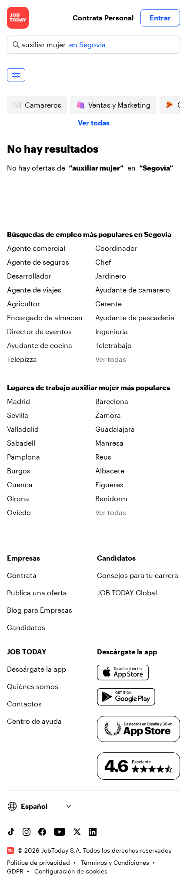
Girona (18, 498)
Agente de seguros (38, 262)
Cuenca (20, 484)
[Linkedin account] (93, 832)
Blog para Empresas (39, 610)
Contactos (24, 703)
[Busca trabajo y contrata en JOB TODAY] (18, 18)
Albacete (109, 470)
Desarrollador (29, 276)
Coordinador (116, 248)
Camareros (43, 105)
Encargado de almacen (45, 317)
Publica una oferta (37, 592)
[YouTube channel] (59, 832)
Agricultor (23, 303)
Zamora (108, 415)
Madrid (18, 401)
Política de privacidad (38, 862)
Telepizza (22, 359)
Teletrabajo (113, 345)
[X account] (77, 832)
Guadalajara (115, 429)
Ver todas (94, 122)
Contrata (22, 575)
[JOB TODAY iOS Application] (123, 672)
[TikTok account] (11, 832)
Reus (103, 457)
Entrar (160, 17)
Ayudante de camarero (132, 290)
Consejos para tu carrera (137, 575)
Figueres (109, 484)
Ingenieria (111, 331)
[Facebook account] (42, 832)
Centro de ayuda (34, 721)
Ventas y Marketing (119, 105)
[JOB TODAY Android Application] (126, 697)
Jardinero (110, 276)
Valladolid (23, 429)
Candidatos (26, 627)
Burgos (18, 470)
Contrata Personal (103, 17)
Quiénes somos (32, 686)
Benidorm (111, 498)
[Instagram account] (26, 832)
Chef (103, 262)
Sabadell (21, 443)
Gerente (108, 303)
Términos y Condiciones (115, 862)
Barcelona (111, 401)
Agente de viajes (34, 290)
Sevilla (17, 415)
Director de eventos (39, 331)
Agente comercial (36, 248)
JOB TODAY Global (127, 592)
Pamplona (23, 457)
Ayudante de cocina (39, 345)
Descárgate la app (36, 669)
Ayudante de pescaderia (134, 317)
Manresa (109, 443)
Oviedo (19, 512)
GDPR (15, 871)
